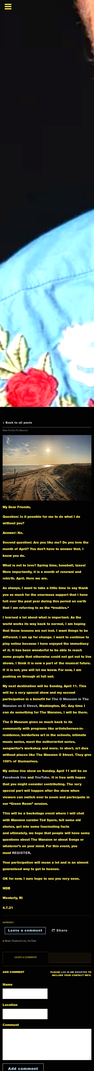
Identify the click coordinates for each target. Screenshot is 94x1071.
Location (10, 1005)
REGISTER (21, 853)
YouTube (42, 777)
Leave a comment (25, 930)
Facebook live (14, 777)
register (81, 972)
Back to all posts (18, 422)
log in (65, 972)
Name (8, 984)
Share (62, 930)
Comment (11, 1025)
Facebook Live (19, 940)
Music (8, 940)
